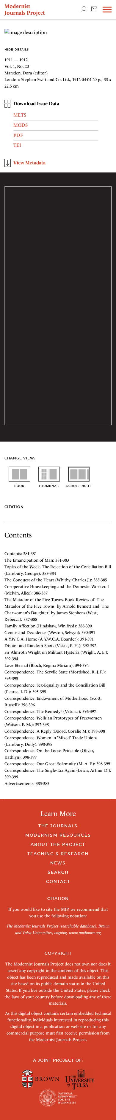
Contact (58, 881)
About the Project (58, 844)
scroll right (78, 486)
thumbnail (49, 486)
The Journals (58, 826)
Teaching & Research (58, 853)
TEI (17, 145)
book (19, 486)
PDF (18, 135)
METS (19, 115)
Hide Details (16, 49)
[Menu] (107, 10)
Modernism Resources (58, 835)
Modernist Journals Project (24, 9)
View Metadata (29, 163)
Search (58, 872)
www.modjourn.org (85, 932)
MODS (20, 125)
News (58, 863)
